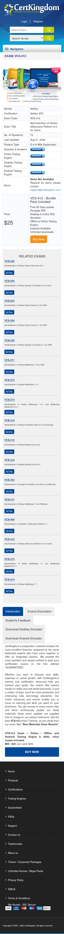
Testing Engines (17, 798)
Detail (9, 272)
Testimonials (15, 844)
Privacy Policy (15, 880)
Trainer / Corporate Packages (24, 862)
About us (13, 853)
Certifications (15, 789)
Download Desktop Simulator (24, 629)
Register (38, 21)
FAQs (11, 816)
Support (12, 825)
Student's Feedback (18, 620)
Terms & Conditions (19, 898)
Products (13, 780)
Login (24, 21)
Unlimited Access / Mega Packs (25, 871)
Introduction (13, 611)
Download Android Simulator (24, 638)
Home (11, 771)
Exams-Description (40, 611)
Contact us (14, 834)
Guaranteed (15, 807)
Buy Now (38, 239)
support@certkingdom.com (45, 190)
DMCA (11, 889)
